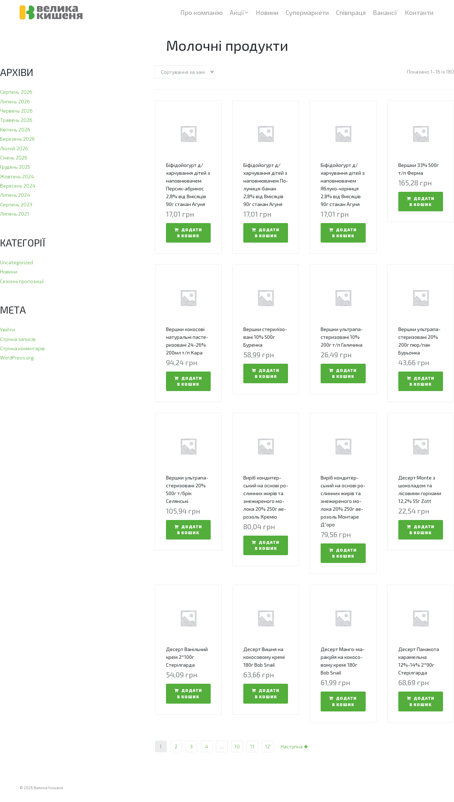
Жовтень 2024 (17, 176)
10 (237, 746)
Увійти (7, 329)
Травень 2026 (16, 120)
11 (252, 746)
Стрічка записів (17, 339)
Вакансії (385, 12)
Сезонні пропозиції (22, 281)
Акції (237, 12)
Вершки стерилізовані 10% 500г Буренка (265, 337)
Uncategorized (16, 262)
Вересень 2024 (17, 186)
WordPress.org (17, 357)
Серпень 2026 (16, 92)
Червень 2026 (16, 111)
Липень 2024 (15, 195)
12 (267, 746)
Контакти (419, 12)
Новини (267, 12)
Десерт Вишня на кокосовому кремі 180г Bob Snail (264, 657)
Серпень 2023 (16, 204)
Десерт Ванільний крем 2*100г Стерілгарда (187, 657)
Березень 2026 (17, 139)
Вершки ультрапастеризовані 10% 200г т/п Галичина (342, 337)
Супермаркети (307, 12)
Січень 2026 (13, 158)
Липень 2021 (14, 214)
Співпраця (351, 12)
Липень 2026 (15, 101)
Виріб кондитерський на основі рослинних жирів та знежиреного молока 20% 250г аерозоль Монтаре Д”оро (343, 501)
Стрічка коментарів (22, 348)
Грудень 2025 (15, 167)
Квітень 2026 (15, 129)
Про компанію (201, 12)
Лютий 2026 (14, 148)
